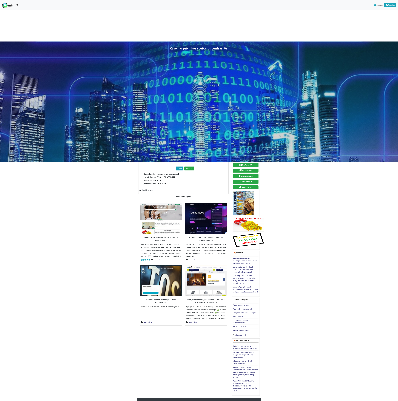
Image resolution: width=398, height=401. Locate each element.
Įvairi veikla (158, 260)
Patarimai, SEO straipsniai (242, 309)
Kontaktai (379, 5)
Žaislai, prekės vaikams (241, 305)
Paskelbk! (391, 5)
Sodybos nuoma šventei (241, 330)
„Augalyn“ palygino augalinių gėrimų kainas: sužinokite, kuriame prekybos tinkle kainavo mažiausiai (245, 289)
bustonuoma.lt (238, 316)
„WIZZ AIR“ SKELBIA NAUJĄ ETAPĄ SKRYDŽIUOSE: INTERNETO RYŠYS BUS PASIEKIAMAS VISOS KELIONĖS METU (245, 386)
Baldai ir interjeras (239, 326)
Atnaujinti (189, 168)
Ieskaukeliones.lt (242, 340)
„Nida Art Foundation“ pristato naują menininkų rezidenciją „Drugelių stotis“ (244, 355)
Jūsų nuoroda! (240, 335)
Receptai (239, 253)
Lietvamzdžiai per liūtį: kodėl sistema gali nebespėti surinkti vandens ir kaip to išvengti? (244, 269)
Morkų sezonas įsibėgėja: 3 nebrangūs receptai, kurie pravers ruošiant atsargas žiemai (245, 261)
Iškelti (179, 168)
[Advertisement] (199, 25)
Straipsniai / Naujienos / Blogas (244, 313)
